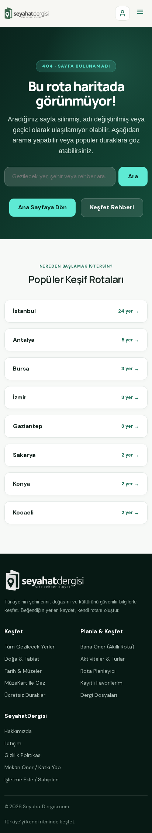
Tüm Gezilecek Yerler (29, 646)
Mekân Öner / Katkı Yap (32, 767)
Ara (133, 176)
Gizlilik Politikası (23, 755)
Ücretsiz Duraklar (24, 695)
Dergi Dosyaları (98, 695)
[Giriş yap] (122, 13)
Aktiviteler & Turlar (102, 658)
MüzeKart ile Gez (24, 682)
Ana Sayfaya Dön (42, 207)
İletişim (12, 743)
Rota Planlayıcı (97, 671)
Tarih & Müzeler (23, 671)
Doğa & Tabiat (21, 658)
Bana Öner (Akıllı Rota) (107, 646)
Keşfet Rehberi (112, 207)
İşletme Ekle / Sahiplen (31, 779)
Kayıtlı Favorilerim (101, 682)
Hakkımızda (18, 731)
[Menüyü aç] (140, 13)
